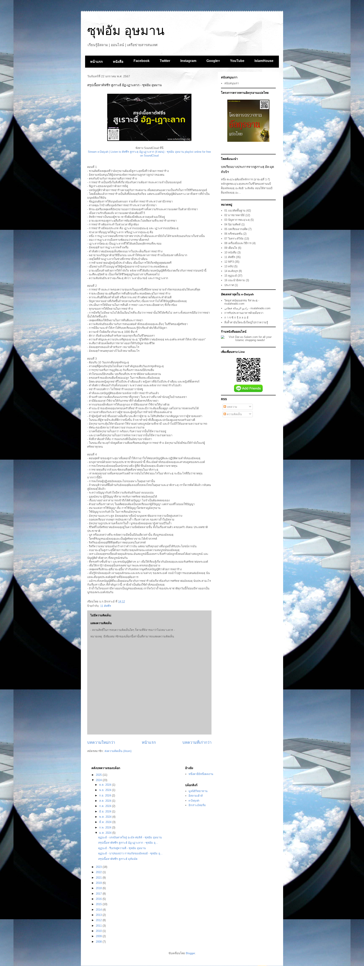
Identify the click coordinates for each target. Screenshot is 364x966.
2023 (99, 866)
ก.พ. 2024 (105, 827)
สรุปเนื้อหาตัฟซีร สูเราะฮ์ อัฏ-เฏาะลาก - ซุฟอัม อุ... (128, 842)
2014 (99, 909)
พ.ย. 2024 (105, 790)
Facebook (142, 61)
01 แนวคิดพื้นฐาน (234, 210)
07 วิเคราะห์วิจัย (234, 238)
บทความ (231, 406)
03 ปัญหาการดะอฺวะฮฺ (237, 219)
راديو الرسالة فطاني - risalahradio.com (247, 308)
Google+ (213, 61)
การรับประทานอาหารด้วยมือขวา (243, 312)
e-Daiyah (194, 800)
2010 (99, 931)
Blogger (190, 953)
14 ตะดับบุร (231, 271)
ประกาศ (229, 285)
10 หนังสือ (230, 252)
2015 (99, 904)
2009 (99, 936)
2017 (99, 893)
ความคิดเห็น (234, 414)
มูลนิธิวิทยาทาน (198, 791)
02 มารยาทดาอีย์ (234, 215)
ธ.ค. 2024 (105, 784)
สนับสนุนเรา (231, 83)
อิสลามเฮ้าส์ (196, 795)
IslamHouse (263, 61)
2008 (99, 941)
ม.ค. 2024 (105, 832)
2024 (99, 780)
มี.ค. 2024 (105, 822)
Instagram (188, 61)
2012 (99, 920)
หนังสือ (118, 61)
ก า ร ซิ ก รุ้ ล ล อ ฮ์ (236, 317)
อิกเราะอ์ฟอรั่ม (197, 805)
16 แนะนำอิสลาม (234, 280)
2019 (99, 882)
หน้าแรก (96, 61)
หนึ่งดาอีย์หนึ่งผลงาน (201, 774)
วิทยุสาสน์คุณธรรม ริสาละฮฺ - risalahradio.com (241, 302)
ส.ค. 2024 (105, 800)
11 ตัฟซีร (105, 605)
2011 (99, 925)
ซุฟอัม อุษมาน (126, 31)
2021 (99, 877)
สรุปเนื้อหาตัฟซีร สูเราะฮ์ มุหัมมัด (117, 858)
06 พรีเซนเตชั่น (233, 233)
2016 (99, 898)
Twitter (165, 61)
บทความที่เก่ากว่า (196, 742)
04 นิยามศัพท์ (232, 224)
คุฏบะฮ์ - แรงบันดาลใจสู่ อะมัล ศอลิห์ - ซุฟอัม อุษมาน (130, 837)
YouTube (237, 61)
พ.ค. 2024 (105, 816)
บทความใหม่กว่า (101, 742)
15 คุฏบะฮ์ (230, 275)
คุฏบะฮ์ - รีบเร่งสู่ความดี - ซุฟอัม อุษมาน (122, 848)
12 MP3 (229, 261)
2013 (99, 914)
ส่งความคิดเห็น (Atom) (117, 751)
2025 (99, 774)
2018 (99, 888)
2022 (99, 872)
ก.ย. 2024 (105, 795)
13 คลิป (228, 266)
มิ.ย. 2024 (105, 811)
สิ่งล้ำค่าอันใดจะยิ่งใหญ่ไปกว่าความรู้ (246, 322)
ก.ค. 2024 (105, 806)
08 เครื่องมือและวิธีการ (238, 243)
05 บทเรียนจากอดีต (236, 229)
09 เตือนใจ (230, 247)
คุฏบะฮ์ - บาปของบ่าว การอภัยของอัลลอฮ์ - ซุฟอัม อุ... (130, 853)
